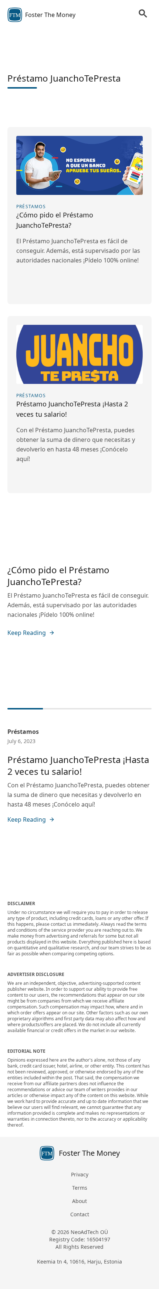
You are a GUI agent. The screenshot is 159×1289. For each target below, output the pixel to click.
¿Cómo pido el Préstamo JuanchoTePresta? (58, 576)
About (79, 1200)
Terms (79, 1187)
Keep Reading (26, 633)
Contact (79, 1214)
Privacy (79, 1174)
